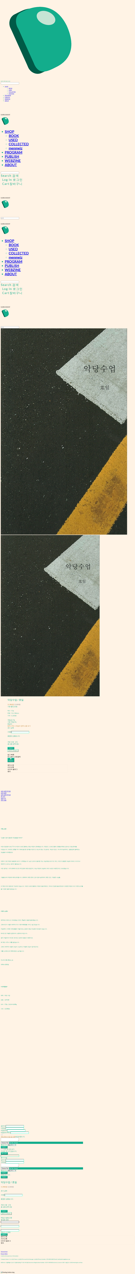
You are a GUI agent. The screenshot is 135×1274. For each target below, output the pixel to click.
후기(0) (3, 796)
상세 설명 (3, 793)
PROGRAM (8, 95)
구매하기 (4, 1177)
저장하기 (4, 1147)
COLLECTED (12, 92)
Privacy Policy (4, 1253)
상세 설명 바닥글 (6, 795)
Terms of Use (4, 1251)
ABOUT (7, 101)
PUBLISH (7, 97)
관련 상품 (3, 800)
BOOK (10, 88)
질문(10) (3, 798)
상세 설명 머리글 (6, 791)
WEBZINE (7, 99)
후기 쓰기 (4, 1153)
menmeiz (11, 94)
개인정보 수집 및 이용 (8, 1137)
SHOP (6, 86)
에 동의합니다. (13, 1137)
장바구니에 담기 (6, 1213)
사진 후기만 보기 (8, 1149)
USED (10, 90)
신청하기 (4, 1234)
